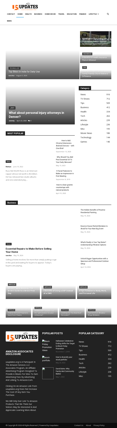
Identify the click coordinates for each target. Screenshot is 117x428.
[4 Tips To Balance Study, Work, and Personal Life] (94, 288)
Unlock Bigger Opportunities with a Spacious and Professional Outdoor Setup (95, 261)
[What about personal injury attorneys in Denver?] (40, 105)
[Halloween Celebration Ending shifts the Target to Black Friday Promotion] (48, 345)
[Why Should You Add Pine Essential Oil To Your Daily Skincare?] (48, 160)
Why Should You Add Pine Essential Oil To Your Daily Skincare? (64, 159)
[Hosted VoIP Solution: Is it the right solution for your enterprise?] (45, 309)
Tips (84, 35)
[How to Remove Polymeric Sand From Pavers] (18, 309)
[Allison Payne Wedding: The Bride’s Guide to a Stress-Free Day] (23, 288)
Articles (12, 284)
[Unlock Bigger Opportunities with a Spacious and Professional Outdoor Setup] (69, 263)
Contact (11, 14)
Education (72, 14)
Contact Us (78, 425)
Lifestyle (93, 14)
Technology (14, 68)
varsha (9, 255)
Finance (82, 14)
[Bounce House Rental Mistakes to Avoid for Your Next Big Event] (69, 231)
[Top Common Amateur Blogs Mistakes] (98, 309)
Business (38, 14)
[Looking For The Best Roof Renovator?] (72, 309)
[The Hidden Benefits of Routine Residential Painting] (69, 215)
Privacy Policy (99, 425)
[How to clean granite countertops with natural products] (48, 188)
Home (20, 14)
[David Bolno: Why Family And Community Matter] (48, 373)
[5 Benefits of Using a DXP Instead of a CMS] (58, 288)
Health (28, 14)
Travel (61, 14)
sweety (12, 121)
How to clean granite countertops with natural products (64, 187)
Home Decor (50, 14)
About (88, 425)
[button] (107, 14)
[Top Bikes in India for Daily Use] (42, 55)
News (9, 21)
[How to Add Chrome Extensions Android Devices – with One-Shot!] (48, 143)
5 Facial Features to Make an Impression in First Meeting (65, 173)
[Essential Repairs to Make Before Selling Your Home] (31, 227)
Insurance (87, 54)
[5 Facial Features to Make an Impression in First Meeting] (48, 174)
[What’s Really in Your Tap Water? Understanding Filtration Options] (69, 247)
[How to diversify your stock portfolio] (48, 362)
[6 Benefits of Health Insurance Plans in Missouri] (95, 55)
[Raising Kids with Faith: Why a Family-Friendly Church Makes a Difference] (95, 71)
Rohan (8, 167)
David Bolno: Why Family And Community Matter (65, 371)
